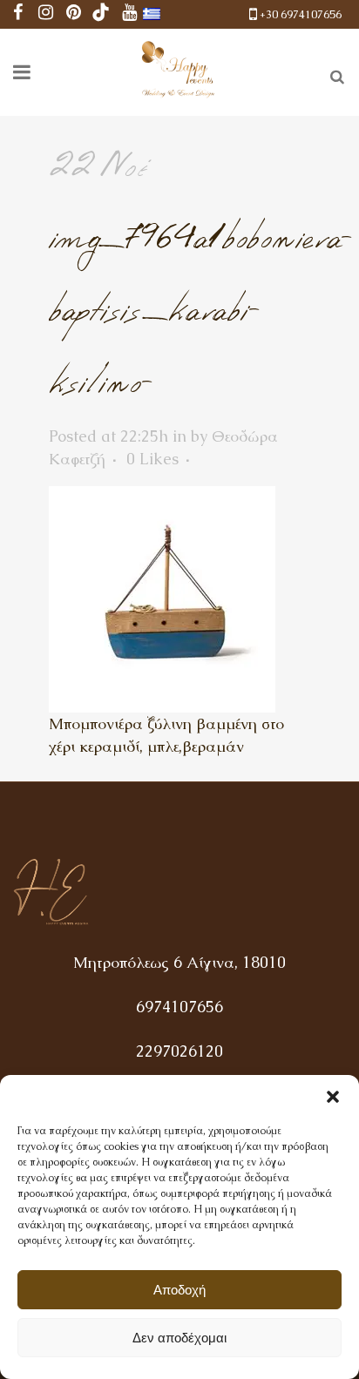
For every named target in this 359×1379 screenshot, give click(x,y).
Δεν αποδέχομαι (179, 1337)
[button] (333, 1096)
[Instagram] (45, 14)
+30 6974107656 (301, 14)
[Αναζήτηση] (334, 74)
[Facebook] (17, 14)
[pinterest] (73, 14)
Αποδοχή (179, 1289)
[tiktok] (101, 14)
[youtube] (129, 14)
